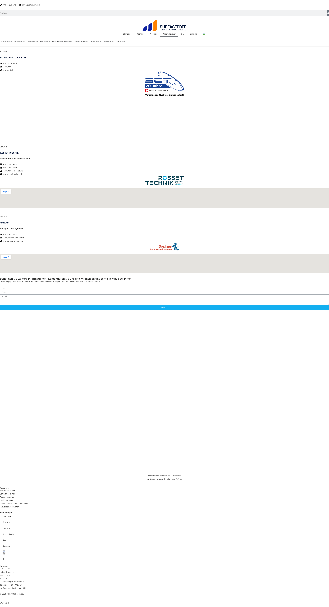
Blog (182, 34)
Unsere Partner (169, 34)
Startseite (127, 34)
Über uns (140, 34)
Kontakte (193, 34)
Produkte (153, 34)
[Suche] (328, 13)
